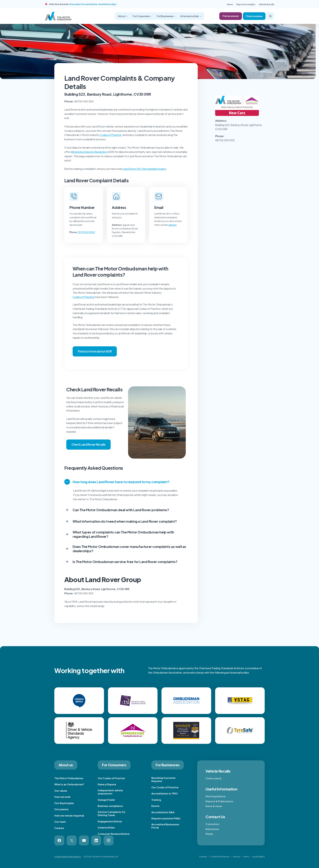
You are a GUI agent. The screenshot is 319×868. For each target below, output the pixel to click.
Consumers (212, 823)
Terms (246, 856)
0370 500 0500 (86, 232)
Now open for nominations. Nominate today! (93, 4)
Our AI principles (64, 803)
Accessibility (258, 856)
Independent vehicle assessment (110, 792)
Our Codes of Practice (111, 778)
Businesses (212, 828)
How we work (62, 796)
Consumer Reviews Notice (113, 833)
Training (156, 799)
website (172, 224)
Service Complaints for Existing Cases (111, 813)
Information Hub (189, 16)
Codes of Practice (110, 135)
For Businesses (165, 16)
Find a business (254, 16)
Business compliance (110, 805)
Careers (59, 827)
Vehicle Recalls (266, 4)
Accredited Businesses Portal (165, 826)
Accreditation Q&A (162, 812)
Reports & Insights (245, 4)
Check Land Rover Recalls (88, 444)
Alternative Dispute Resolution (89, 152)
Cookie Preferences (220, 856)
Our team (60, 821)
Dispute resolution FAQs (165, 818)
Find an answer (230, 15)
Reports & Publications (219, 801)
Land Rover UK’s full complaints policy (144, 169)
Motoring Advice (215, 796)
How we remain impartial (69, 815)
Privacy (236, 856)
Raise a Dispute (107, 784)
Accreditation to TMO (164, 793)
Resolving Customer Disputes (163, 779)
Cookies (203, 856)
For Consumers (141, 16)
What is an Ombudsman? (69, 784)
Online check (213, 778)
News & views (214, 806)
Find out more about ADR (95, 351)
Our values (60, 790)
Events (155, 805)
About (122, 16)
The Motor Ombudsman (68, 778)
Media (209, 833)
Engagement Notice (110, 821)
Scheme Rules (106, 827)
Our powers (61, 809)
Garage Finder (106, 799)
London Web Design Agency (67, 856)
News (230, 4)
